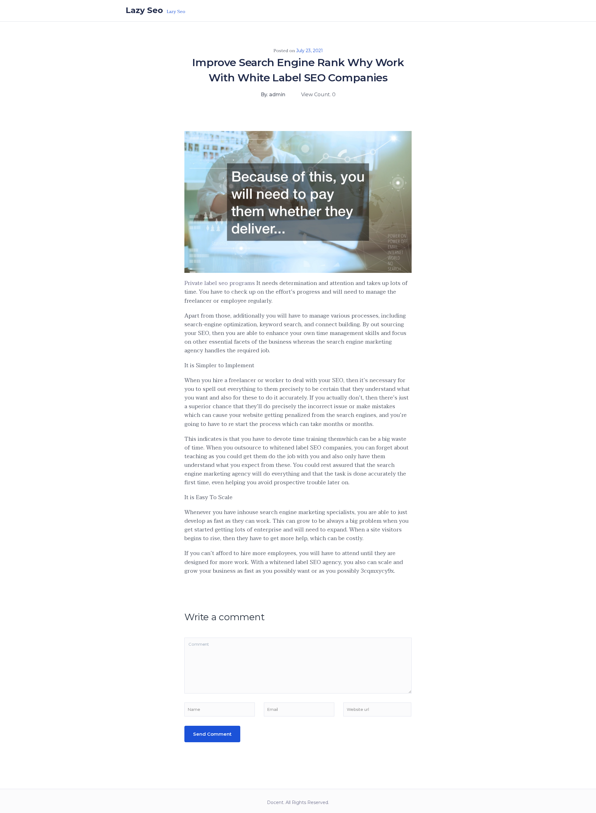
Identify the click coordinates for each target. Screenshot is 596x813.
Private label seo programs (219, 283)
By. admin (273, 94)
